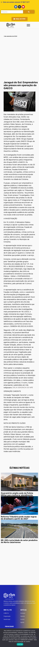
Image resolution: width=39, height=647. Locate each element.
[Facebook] (15, 6)
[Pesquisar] (28, 11)
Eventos (22, 619)
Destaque (22, 613)
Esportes (22, 616)
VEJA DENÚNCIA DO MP (22, 387)
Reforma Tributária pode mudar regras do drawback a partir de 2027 (19, 518)
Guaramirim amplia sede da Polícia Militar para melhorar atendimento (17, 494)
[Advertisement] (19, 59)
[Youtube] (23, 6)
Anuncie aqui (7, 619)
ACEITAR (20, 644)
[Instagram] (19, 6)
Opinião (22, 622)
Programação (7, 616)
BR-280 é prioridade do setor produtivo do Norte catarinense (19, 541)
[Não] (36, 637)
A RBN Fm (6, 613)
